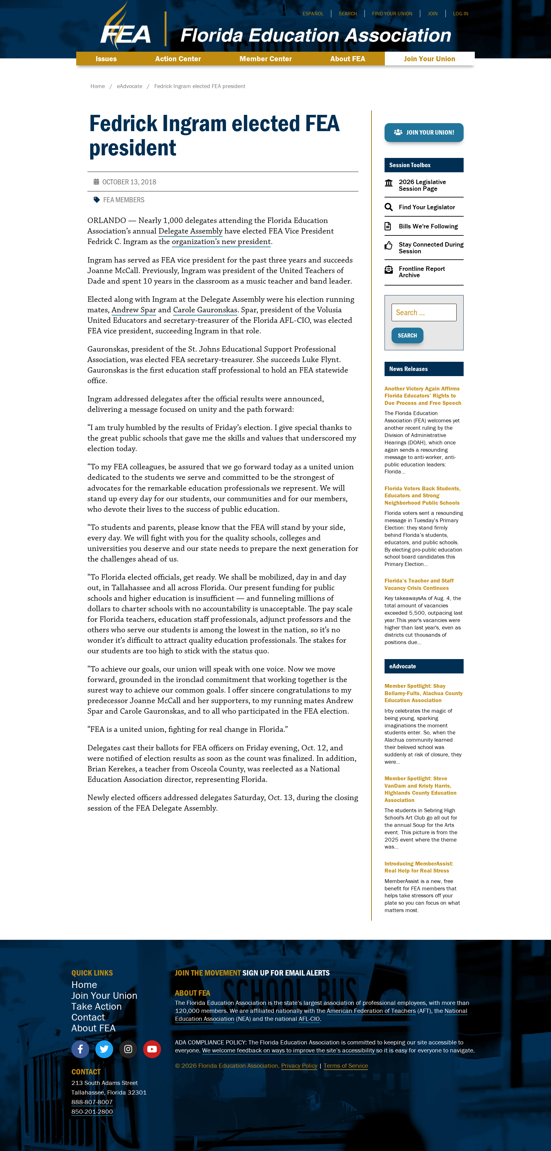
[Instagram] (128, 1049)
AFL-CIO (309, 1018)
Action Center (178, 58)
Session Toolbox (409, 165)
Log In (460, 13)
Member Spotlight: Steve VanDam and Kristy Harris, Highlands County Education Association (421, 789)
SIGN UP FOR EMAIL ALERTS (286, 973)
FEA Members (123, 199)
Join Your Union (429, 58)
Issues (106, 58)
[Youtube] (152, 1049)
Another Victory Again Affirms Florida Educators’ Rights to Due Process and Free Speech (423, 395)
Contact (88, 1017)
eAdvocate (402, 666)
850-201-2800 (92, 1111)
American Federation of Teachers (371, 1010)
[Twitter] (104, 1049)
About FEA (347, 58)
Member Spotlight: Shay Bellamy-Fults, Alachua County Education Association (424, 693)
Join (433, 13)
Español (313, 13)
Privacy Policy (299, 1065)
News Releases (408, 369)
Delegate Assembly (190, 231)
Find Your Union (392, 13)
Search (348, 13)
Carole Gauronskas (205, 310)
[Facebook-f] (80, 1049)
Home (84, 984)
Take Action (96, 1006)
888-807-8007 (92, 1102)
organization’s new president (221, 241)
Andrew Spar (134, 310)
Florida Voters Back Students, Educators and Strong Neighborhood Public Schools (423, 495)
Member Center (265, 58)
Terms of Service (346, 1065)
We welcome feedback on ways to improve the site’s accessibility (289, 1050)
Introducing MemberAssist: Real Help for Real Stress (419, 867)
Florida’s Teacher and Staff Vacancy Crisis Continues (419, 584)
